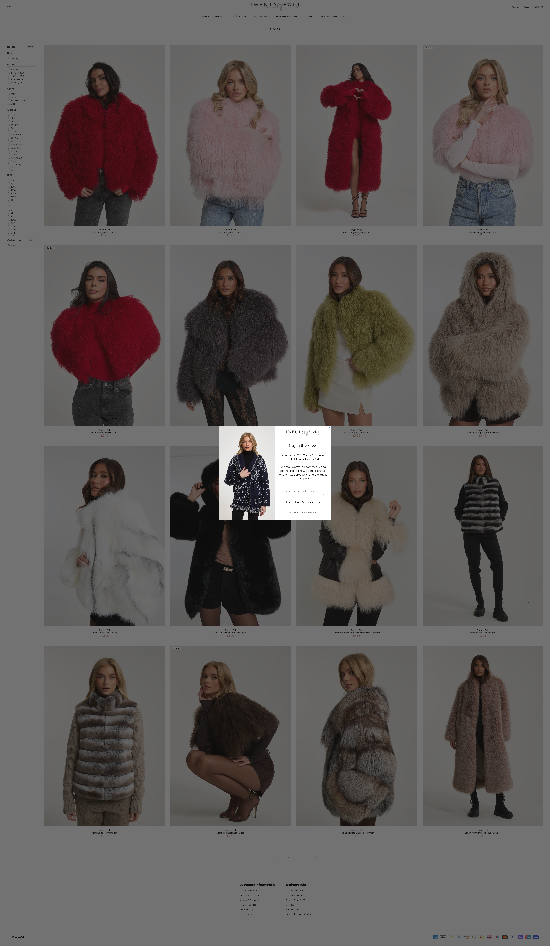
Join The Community (303, 502)
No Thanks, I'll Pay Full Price (303, 512)
